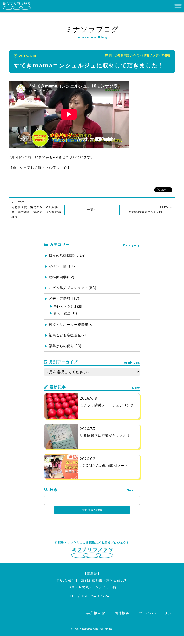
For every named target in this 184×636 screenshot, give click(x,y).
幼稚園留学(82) (61, 277)
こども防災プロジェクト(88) (72, 288)
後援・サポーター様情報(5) (71, 324)
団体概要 (122, 613)
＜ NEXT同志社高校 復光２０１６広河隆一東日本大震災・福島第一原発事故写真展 (36, 210)
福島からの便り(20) (65, 346)
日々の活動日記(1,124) (67, 255)
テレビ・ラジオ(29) (69, 306)
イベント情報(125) (64, 266)
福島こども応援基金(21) (68, 335)
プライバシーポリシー (157, 613)
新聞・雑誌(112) (65, 313)
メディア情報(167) (64, 298)
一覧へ (92, 209)
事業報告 (93, 613)
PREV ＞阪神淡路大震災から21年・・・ (150, 209)
